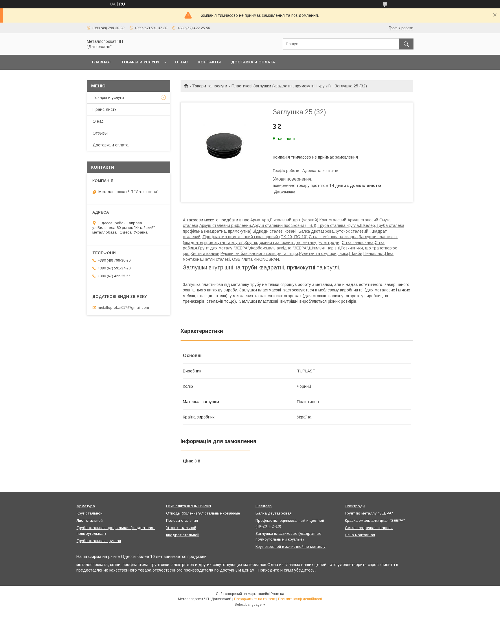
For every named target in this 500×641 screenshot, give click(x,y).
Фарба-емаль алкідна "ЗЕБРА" (279, 248)
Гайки (343, 253)
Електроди (329, 242)
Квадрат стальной (182, 535)
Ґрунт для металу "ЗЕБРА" (223, 248)
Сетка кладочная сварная (369, 528)
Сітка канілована (358, 242)
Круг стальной (89, 513)
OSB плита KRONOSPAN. (256, 259)
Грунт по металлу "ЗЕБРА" (369, 513)
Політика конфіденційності (300, 599)
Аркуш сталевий (363, 220)
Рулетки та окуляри (318, 253)
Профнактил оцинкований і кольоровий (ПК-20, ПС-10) (255, 236)
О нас (181, 62)
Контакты (209, 62)
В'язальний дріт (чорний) (294, 220)
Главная (101, 62)
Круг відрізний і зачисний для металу (281, 242)
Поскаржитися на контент (254, 599)
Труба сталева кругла (338, 225)
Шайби (355, 253)
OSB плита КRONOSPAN (188, 506)
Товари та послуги (209, 86)
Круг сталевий (332, 220)
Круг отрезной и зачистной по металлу (290, 546)
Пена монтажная (360, 535)
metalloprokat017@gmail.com (123, 307)
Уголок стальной (181, 528)
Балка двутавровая (273, 513)
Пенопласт (373, 253)
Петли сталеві (216, 259)
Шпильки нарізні (324, 248)
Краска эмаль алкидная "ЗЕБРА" (375, 520)
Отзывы (100, 133)
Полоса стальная (182, 520)
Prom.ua (277, 594)
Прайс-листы (105, 109)
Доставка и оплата (253, 62)
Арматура (259, 220)
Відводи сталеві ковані (275, 231)
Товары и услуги (140, 62)
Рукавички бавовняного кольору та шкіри (259, 253)
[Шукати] (406, 43)
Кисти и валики (205, 253)
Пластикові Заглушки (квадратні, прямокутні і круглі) (281, 86)
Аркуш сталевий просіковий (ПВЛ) (284, 225)
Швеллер (263, 506)
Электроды (355, 506)
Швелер (367, 225)
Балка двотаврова (316, 231)
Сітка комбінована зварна (333, 236)
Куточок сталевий (351, 231)
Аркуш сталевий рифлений (225, 225)
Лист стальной (90, 520)
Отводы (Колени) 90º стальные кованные (203, 513)
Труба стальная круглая (99, 541)
